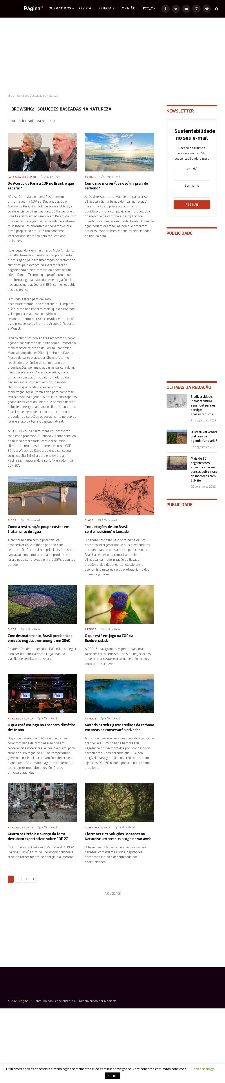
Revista (84, 8)
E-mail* (192, 168)
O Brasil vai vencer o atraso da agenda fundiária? (204, 436)
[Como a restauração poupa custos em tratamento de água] (42, 495)
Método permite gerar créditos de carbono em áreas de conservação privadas (119, 727)
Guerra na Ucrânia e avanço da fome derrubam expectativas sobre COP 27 (38, 836)
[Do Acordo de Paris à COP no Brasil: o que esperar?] (42, 152)
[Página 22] (25, 8)
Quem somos (60, 8)
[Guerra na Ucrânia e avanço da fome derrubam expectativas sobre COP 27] (42, 802)
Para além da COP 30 (22, 177)
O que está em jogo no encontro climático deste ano (41, 727)
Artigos (90, 177)
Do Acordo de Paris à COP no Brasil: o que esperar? (41, 186)
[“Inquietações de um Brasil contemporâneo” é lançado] (119, 495)
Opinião (129, 8)
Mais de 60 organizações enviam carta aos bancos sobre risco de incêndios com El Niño (204, 470)
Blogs (12, 520)
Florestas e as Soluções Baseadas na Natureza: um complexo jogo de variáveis (118, 836)
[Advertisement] (112, 56)
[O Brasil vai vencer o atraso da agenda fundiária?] (177, 437)
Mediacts (110, 1001)
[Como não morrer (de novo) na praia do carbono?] (119, 152)
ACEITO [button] (112, 1076)
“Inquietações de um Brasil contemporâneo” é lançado (107, 529)
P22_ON (149, 8)
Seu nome (192, 186)
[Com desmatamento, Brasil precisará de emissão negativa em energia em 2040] (42, 604)
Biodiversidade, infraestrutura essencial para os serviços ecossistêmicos (203, 405)
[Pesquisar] (216, 9)
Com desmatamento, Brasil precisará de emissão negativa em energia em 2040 (40, 638)
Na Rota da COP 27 (20, 718)
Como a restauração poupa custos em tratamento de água (38, 529)
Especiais (106, 8)
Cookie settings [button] (203, 1069)
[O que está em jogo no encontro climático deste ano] (42, 693)
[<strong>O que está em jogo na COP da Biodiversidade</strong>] (119, 604)
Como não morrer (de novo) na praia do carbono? (116, 186)
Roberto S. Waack (97, 827)
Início (11, 96)
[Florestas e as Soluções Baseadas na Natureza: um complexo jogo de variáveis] (119, 802)
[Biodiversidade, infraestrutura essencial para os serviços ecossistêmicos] (177, 401)
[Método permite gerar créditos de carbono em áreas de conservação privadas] (119, 693)
